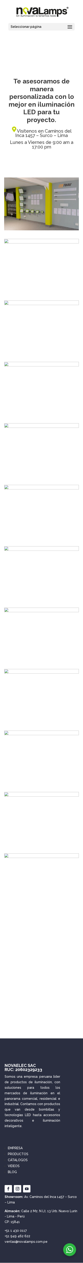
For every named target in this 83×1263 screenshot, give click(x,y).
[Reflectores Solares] (41, 488)
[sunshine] (41, 857)
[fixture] (41, 365)
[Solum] (41, 242)
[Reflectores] (41, 304)
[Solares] (41, 611)
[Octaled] (41, 795)
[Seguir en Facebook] (8, 1188)
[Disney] (41, 549)
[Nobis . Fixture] (41, 229)
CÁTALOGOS (18, 1160)
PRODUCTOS (18, 1154)
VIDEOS (14, 1166)
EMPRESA (15, 1148)
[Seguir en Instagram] (17, 1188)
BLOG (12, 1172)
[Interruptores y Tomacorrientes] (41, 427)
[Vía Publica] (41, 672)
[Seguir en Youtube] (26, 1188)
